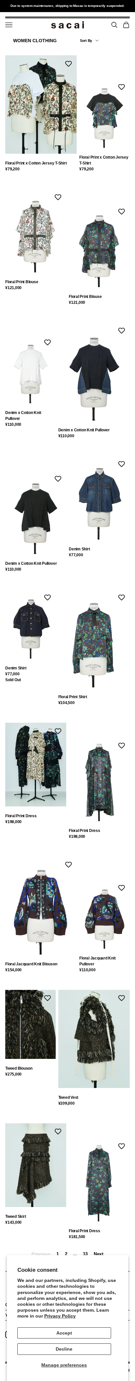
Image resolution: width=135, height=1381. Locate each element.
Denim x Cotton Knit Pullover (23, 415)
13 (85, 1253)
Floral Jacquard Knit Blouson (31, 964)
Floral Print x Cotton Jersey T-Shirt (36, 163)
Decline (64, 1349)
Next (99, 1253)
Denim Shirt (79, 549)
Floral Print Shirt (72, 697)
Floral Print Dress (21, 816)
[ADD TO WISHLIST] (68, 63)
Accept (64, 1333)
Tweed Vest (68, 1097)
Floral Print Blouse (21, 282)
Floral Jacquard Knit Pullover (97, 961)
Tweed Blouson (18, 1068)
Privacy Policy (60, 1316)
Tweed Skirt (15, 1216)
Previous (40, 1253)
